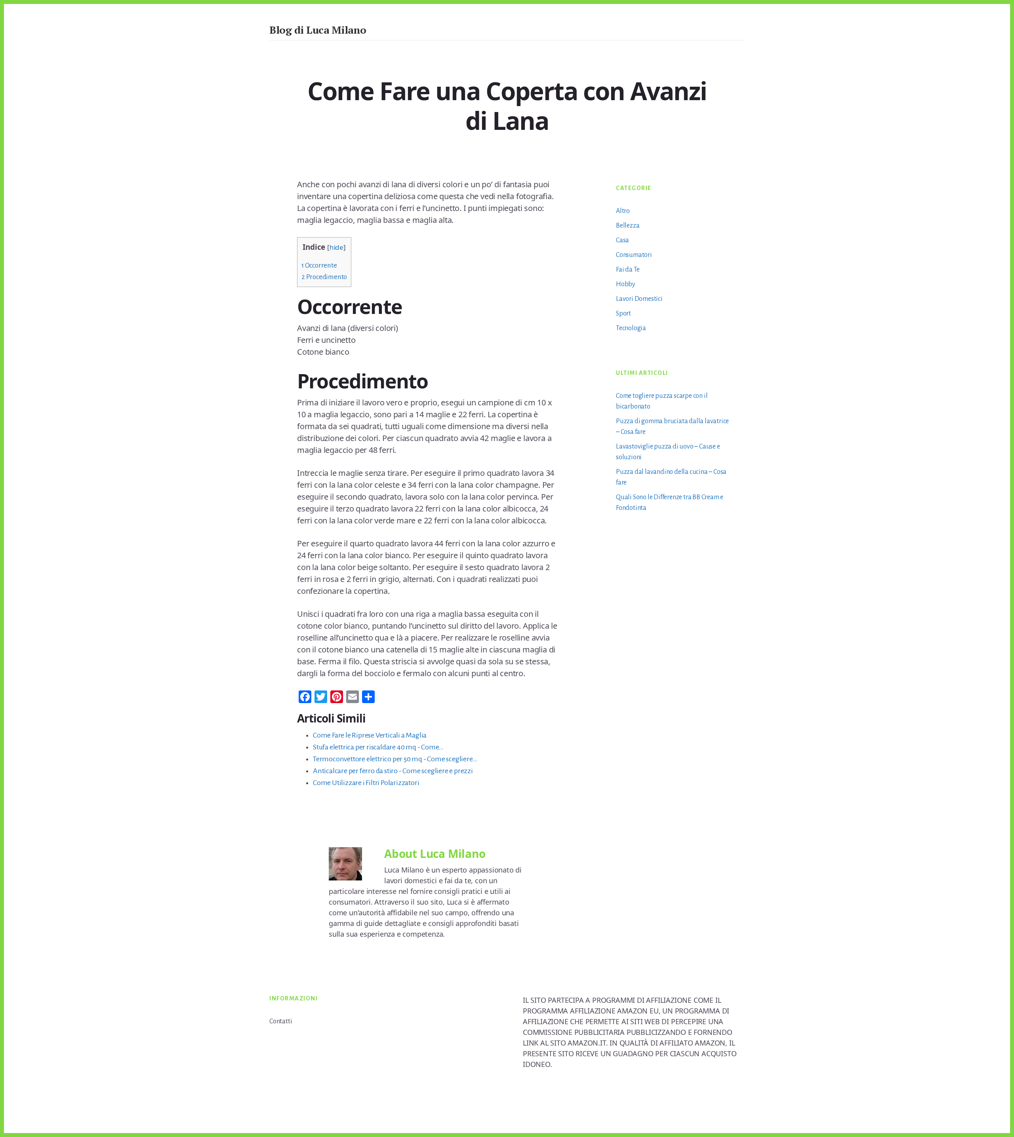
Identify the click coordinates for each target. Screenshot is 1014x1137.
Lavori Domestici (639, 298)
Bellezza (627, 225)
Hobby (625, 284)
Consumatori (634, 255)
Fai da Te (628, 269)
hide (336, 247)
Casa (622, 240)
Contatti (280, 1021)
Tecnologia (631, 328)
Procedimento (324, 277)
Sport (623, 313)
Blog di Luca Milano (317, 29)
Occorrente (319, 265)
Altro (623, 211)
